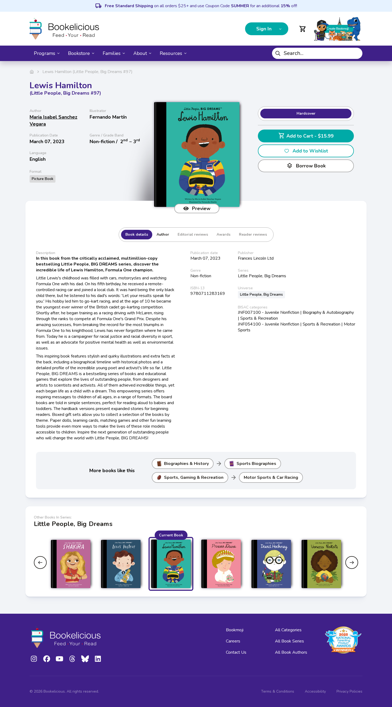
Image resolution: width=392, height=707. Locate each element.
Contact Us (236, 652)
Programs (44, 53)
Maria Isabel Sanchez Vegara (53, 120)
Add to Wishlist (310, 151)
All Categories (288, 630)
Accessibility (315, 691)
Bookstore (79, 53)
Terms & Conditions (277, 691)
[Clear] (356, 53)
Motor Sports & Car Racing (271, 477)
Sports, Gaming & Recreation (193, 477)
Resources (171, 53)
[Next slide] (351, 562)
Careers (233, 641)
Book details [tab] (136, 234)
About (140, 53)
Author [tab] (163, 234)
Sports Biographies (256, 464)
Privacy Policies (349, 691)
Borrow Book (306, 166)
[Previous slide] (40, 562)
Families (112, 53)
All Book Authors (291, 652)
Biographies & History (186, 464)
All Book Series (289, 641)
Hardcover (306, 113)
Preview (201, 208)
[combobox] (317, 53)
